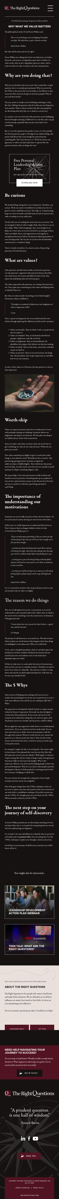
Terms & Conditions (22, 1188)
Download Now (29, 182)
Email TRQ (31, 1155)
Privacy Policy (38, 1188)
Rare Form (35, 1195)
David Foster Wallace (15, 531)
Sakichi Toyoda (34, 709)
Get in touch (30, 1073)
